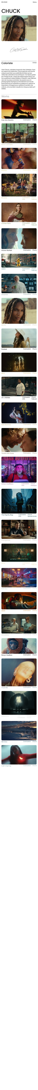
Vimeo (34, 62)
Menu (35, 2)
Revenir (4, 2)
